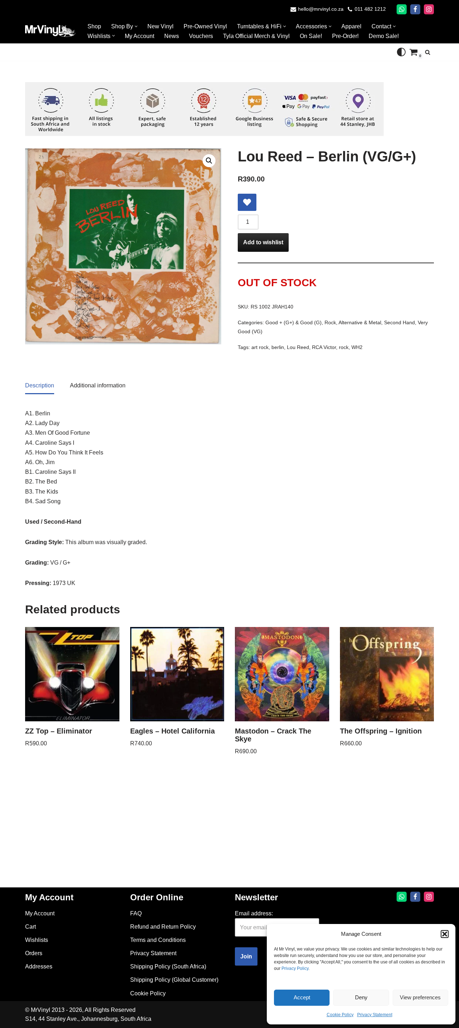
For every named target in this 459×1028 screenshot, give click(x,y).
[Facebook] (415, 9)
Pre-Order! (345, 36)
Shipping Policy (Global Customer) (174, 980)
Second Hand (399, 322)
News (171, 36)
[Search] (427, 52)
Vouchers (201, 36)
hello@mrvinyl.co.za (321, 9)
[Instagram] (429, 9)
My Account (139, 36)
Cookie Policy (340, 1014)
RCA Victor (324, 347)
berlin (277, 347)
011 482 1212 (370, 9)
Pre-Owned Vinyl (205, 26)
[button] (444, 934)
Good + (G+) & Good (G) (293, 322)
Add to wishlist (263, 242)
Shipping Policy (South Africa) (168, 966)
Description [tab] (39, 385)
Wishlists (36, 940)
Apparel (351, 26)
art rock (260, 347)
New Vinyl (160, 26)
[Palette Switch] (401, 52)
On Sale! (311, 36)
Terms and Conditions (158, 940)
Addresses (38, 966)
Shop (94, 26)
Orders (33, 953)
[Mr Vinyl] (50, 31)
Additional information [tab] (98, 385)
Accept (302, 997)
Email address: (254, 913)
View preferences (420, 997)
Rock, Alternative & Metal (353, 322)
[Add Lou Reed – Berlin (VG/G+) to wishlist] (247, 202)
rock (344, 347)
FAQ (136, 913)
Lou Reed (298, 347)
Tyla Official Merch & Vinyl (256, 36)
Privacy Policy (294, 968)
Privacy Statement (374, 1014)
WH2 (357, 347)
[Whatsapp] (402, 9)
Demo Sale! (384, 36)
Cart (30, 927)
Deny (361, 997)
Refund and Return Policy (163, 927)
